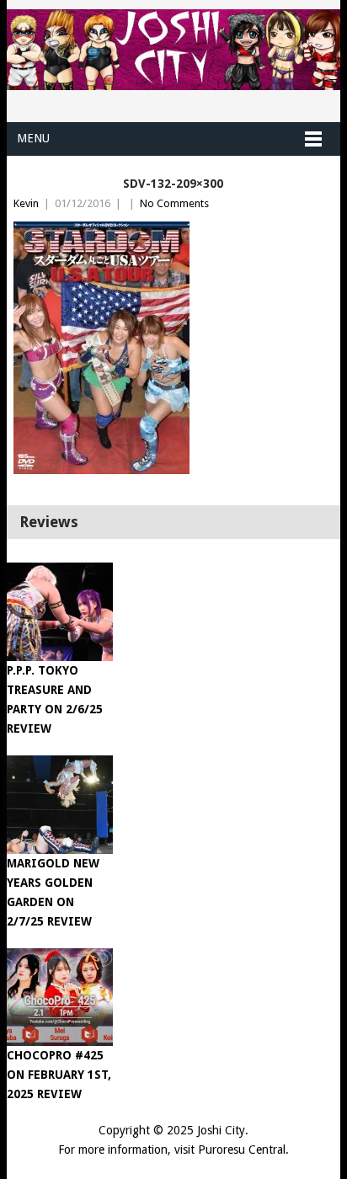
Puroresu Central (242, 1149)
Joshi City (221, 1130)
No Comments (174, 203)
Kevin (26, 203)
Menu (33, 138)
